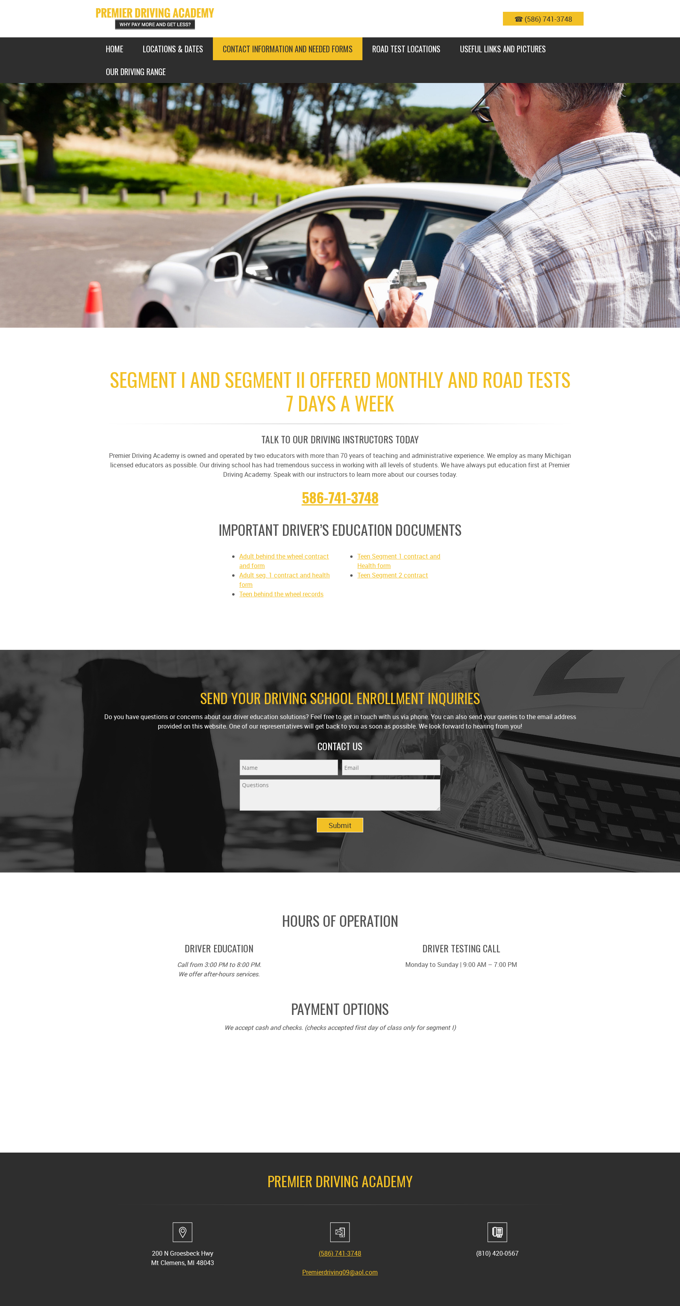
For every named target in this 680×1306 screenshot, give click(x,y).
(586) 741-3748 (340, 1253)
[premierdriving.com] (155, 19)
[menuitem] (114, 48)
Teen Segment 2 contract (392, 575)
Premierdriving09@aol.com (340, 1272)
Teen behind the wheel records (281, 594)
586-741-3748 (340, 497)
